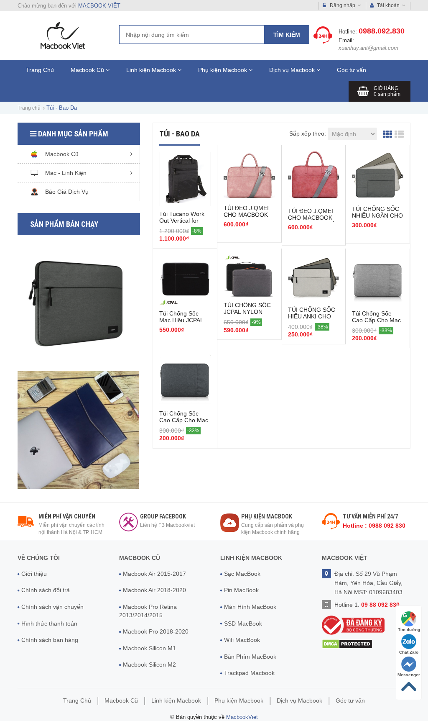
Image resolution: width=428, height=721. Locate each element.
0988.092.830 (382, 31)
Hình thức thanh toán (49, 623)
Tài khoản (388, 5)
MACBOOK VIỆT (99, 6)
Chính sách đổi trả (45, 590)
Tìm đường (409, 629)
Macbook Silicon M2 (149, 664)
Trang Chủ (40, 70)
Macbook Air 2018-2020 (154, 590)
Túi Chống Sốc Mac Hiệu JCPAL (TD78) (181, 320)
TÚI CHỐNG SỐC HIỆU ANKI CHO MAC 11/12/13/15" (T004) (312, 319)
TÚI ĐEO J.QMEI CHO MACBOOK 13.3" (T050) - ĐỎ (312, 218)
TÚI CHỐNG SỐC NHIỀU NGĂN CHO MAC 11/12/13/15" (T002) (377, 218)
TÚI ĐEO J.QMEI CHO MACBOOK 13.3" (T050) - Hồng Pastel (246, 218)
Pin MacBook (241, 590)
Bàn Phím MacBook (250, 656)
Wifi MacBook (242, 639)
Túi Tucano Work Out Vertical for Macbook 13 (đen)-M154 (184, 223)
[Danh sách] (399, 133)
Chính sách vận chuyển (52, 606)
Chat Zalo (408, 652)
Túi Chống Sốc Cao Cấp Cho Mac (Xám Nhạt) (376, 320)
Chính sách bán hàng (49, 639)
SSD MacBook (243, 623)
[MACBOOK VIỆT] (62, 35)
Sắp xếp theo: (307, 133)
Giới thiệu (34, 573)
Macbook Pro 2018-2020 (156, 631)
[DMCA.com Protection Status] (347, 643)
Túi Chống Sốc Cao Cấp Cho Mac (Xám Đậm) (183, 420)
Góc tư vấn (351, 70)
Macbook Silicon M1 (149, 648)
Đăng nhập (343, 5)
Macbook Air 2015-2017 (154, 573)
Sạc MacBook (242, 573)
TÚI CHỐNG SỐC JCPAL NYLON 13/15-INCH (247, 312)
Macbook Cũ (88, 70)
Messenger (408, 674)
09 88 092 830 (380, 604)
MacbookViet (242, 717)
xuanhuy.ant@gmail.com (368, 48)
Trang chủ (29, 108)
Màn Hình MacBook (250, 606)
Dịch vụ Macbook (292, 70)
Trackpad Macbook (249, 673)
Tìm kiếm (286, 34)
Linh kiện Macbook (152, 70)
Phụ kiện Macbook (223, 70)
